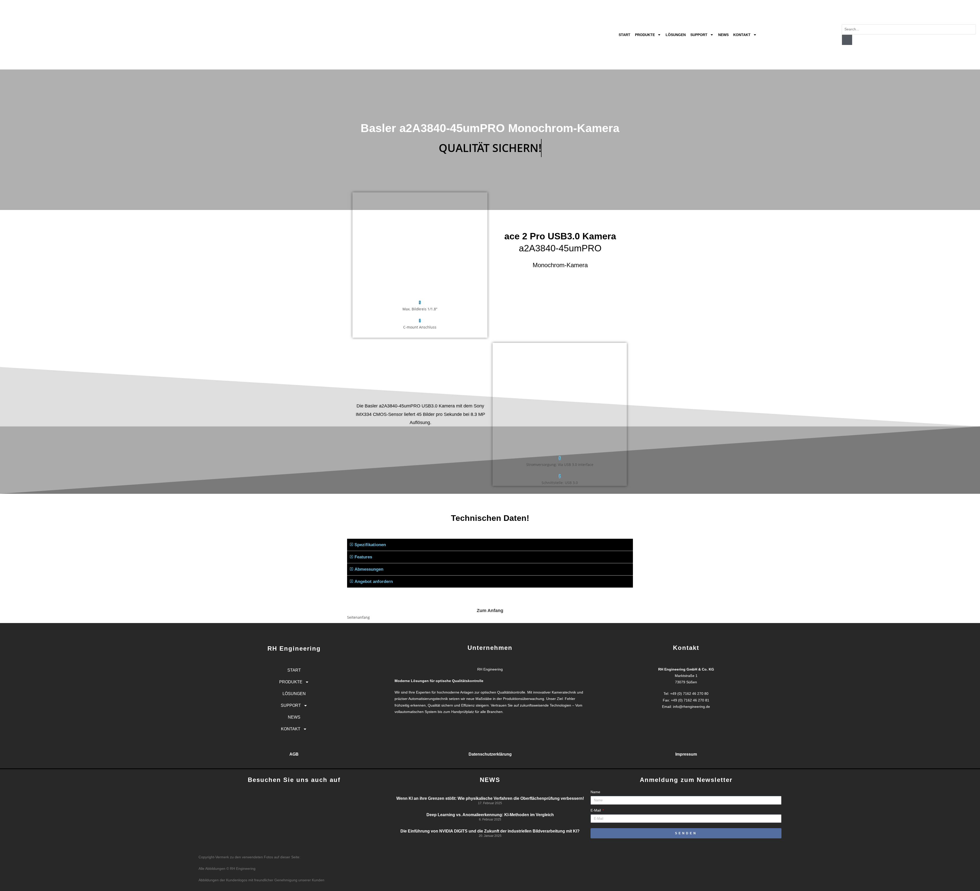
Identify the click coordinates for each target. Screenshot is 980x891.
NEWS (723, 35)
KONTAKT (742, 35)
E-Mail (596, 810)
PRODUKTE (645, 35)
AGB (294, 754)
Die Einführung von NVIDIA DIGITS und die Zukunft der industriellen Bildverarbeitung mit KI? (490, 831)
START (624, 35)
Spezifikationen (370, 544)
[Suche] (847, 39)
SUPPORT (698, 35)
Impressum (686, 754)
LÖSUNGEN (676, 35)
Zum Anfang (490, 610)
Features (363, 557)
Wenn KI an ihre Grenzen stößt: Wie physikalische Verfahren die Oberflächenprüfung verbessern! (490, 798)
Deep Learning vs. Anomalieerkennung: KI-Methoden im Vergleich (490, 815)
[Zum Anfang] (490, 599)
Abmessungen (368, 569)
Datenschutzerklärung (490, 754)
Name (595, 792)
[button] (490, 545)
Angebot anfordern (373, 581)
